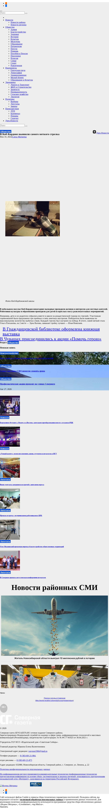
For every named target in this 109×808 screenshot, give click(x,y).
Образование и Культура (22, 80)
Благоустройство (18, 32)
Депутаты (15, 104)
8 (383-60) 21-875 (24, 760)
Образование (16, 44)
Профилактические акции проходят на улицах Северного (27, 384)
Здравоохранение (18, 75)
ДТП (13, 111)
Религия (14, 58)
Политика (9, 99)
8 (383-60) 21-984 (27, 756)
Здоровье (15, 34)
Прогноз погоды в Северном (54, 698)
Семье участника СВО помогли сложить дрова (22, 371)
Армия (14, 29)
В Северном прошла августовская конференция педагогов (23, 577)
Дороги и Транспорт (20, 85)
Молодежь (15, 41)
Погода (14, 49)
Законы (14, 106)
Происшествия (12, 109)
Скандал (14, 118)
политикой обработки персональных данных (41, 799)
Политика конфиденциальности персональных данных (25, 769)
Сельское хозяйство (19, 94)
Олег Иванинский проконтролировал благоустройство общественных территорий (32, 547)
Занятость (15, 89)
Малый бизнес (17, 77)
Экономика (10, 82)
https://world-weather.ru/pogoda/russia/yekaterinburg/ (54, 701)
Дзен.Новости (11, 121)
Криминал (15, 113)
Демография (16, 73)
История (14, 37)
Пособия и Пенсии (19, 53)
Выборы (14, 101)
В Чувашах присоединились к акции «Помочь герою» (50, 338)
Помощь (14, 51)
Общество (9, 27)
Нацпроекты (11, 68)
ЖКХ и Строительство (21, 87)
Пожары (14, 116)
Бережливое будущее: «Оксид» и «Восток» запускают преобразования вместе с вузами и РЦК (36, 423)
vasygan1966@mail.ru (37, 751)
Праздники (16, 56)
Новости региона (18, 25)
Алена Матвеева (19, 137)
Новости (9, 20)
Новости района (18, 22)
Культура (15, 39)
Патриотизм (16, 46)
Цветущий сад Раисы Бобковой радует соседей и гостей (26, 358)
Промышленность (19, 92)
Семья (13, 61)
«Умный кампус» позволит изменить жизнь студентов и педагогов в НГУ (28, 454)
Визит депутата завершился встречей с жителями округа (22, 485)
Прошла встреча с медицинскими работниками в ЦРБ (21, 515)
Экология (15, 97)
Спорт (13, 63)
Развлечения (16, 65)
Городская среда (18, 70)
